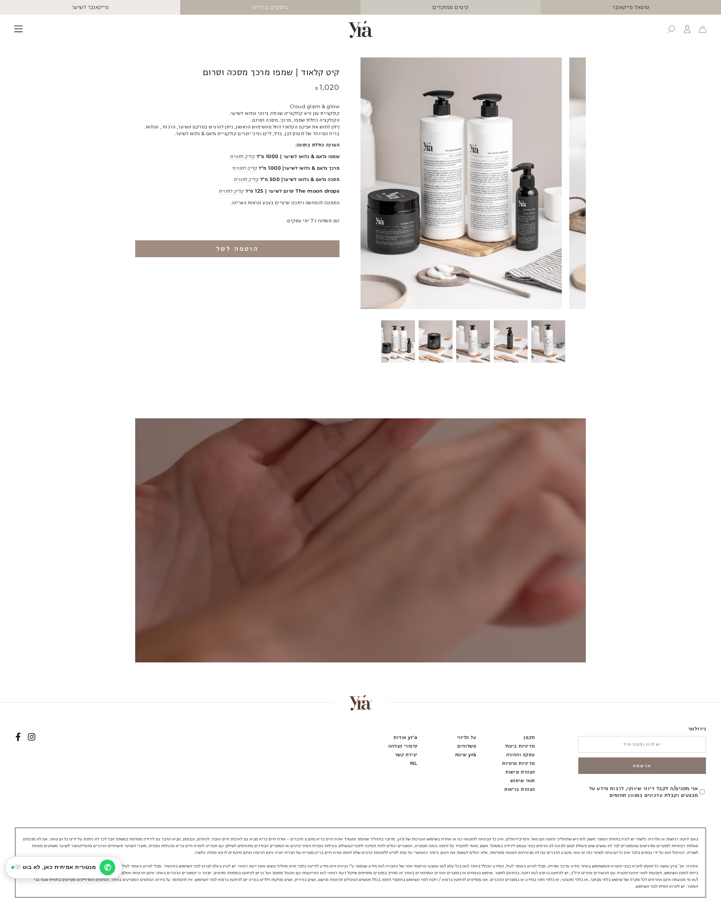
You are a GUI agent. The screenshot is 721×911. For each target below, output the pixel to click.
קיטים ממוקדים (450, 7)
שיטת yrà (466, 754)
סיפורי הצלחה (403, 746)
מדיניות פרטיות (518, 763)
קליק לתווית (242, 156)
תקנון (529, 737)
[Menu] (18, 29)
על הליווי (466, 737)
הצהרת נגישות (520, 772)
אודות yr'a (406, 737)
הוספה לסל (237, 248)
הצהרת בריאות (519, 789)
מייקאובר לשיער (90, 7)
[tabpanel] (398, 342)
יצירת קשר (406, 754)
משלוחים (466, 746)
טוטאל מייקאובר (631, 7)
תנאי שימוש (522, 780)
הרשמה (642, 765)
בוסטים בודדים (270, 7)
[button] (671, 29)
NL (414, 763)
